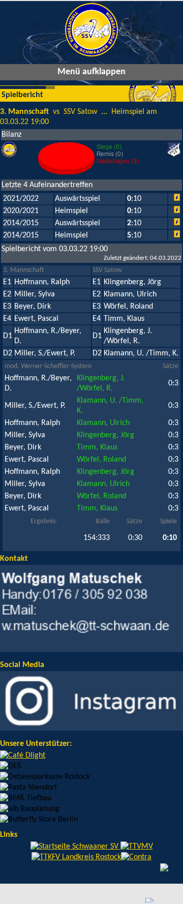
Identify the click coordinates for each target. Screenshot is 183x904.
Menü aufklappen (91, 72)
